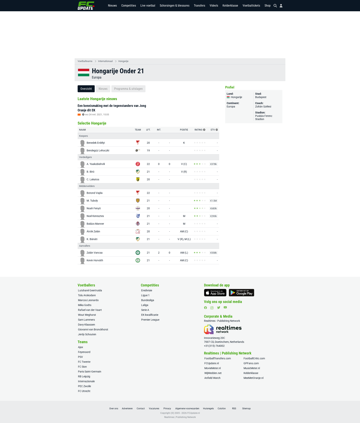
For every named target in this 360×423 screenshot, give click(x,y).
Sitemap (246, 408)
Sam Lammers (86, 319)
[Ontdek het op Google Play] (241, 292)
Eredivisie (146, 290)
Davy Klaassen (86, 324)
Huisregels (208, 408)
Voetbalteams (85, 61)
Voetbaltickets (251, 5)
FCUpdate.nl (211, 363)
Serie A (145, 309)
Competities (128, 5)
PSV (80, 356)
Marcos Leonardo (88, 300)
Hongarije (123, 61)
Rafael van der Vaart (90, 309)
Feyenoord (84, 352)
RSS (234, 408)
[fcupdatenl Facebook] (205, 308)
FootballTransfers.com (217, 358)
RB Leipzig (84, 376)
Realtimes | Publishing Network (180, 417)
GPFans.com (251, 363)
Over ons (113, 408)
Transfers (199, 5)
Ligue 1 (145, 295)
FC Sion (82, 366)
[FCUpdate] (86, 6)
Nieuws (112, 5)
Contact (141, 408)
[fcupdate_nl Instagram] (212, 308)
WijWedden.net (213, 373)
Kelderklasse (230, 5)
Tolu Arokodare (87, 295)
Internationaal (105, 61)
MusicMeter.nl (252, 368)
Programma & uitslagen (128, 89)
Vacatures (154, 408)
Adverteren (127, 408)
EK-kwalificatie (149, 314)
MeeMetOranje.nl (253, 377)
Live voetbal (147, 5)
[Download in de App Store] (215, 292)
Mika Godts (84, 305)
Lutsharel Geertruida (90, 290)
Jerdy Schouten (87, 334)
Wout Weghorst (87, 314)
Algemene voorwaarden (187, 408)
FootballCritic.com (254, 358)
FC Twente (84, 361)
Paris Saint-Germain (89, 371)
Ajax (80, 347)
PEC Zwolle (84, 386)
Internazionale (86, 381)
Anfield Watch (212, 377)
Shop (268, 5)
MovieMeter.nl (212, 368)
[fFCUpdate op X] (218, 307)
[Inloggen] (280, 6)
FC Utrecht (84, 391)
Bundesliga (147, 300)
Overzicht (86, 89)
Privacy (167, 408)
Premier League (150, 319)
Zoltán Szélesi (263, 106)
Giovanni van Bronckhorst (93, 329)
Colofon (222, 408)
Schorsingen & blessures (174, 5)
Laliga (144, 305)
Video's (214, 5)
